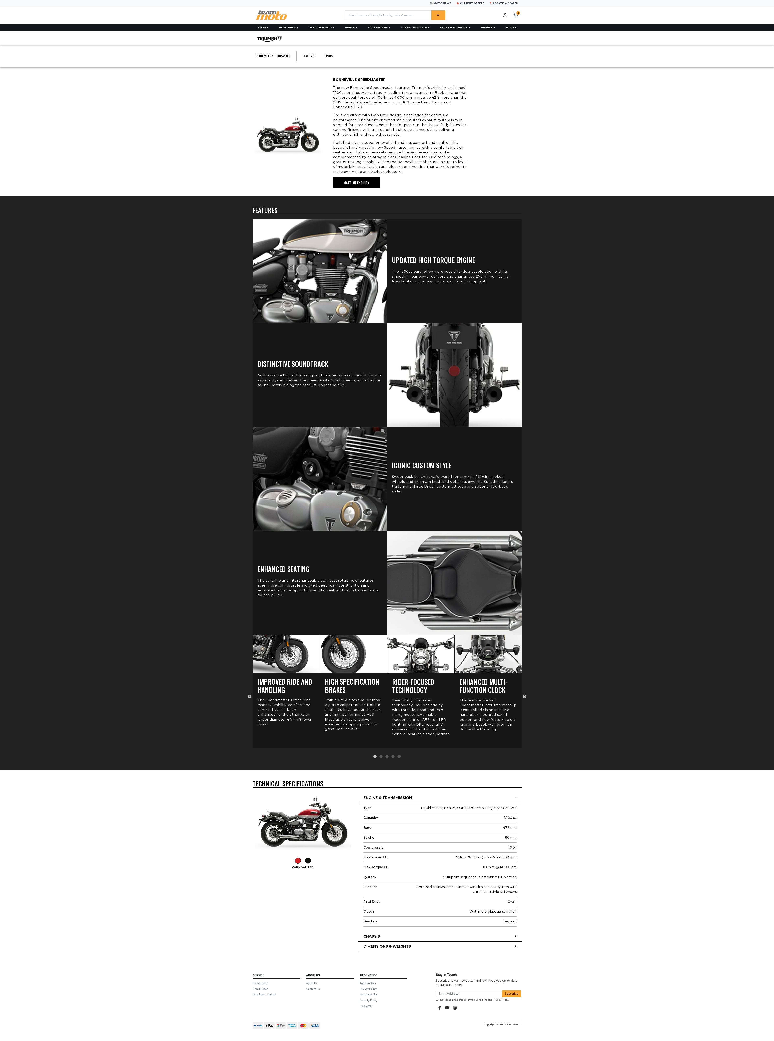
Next (525, 697)
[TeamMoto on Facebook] (440, 1008)
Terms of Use (368, 983)
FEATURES (309, 56)
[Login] (505, 15)
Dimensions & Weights (387, 946)
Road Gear (287, 27)
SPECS (329, 56)
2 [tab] (381, 757)
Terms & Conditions (476, 999)
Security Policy (369, 1000)
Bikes (262, 27)
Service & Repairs (454, 27)
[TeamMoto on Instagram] (455, 1008)
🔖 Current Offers (470, 3)
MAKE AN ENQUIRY (357, 182)
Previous (250, 697)
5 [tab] (399, 757)
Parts (350, 27)
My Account (260, 983)
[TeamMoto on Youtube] (447, 1008)
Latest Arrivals (414, 27)
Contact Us (313, 988)
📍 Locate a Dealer (503, 3)
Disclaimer (366, 1005)
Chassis (371, 936)
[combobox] (388, 15)
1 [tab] (375, 757)
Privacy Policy (368, 988)
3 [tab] (387, 757)
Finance (486, 27)
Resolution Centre (264, 994)
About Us (311, 983)
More (510, 27)
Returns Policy (369, 994)
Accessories (378, 27)
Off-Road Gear (320, 27)
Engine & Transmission (387, 798)
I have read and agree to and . (473, 999)
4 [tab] (393, 757)
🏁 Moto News (441, 3)
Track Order (260, 988)
